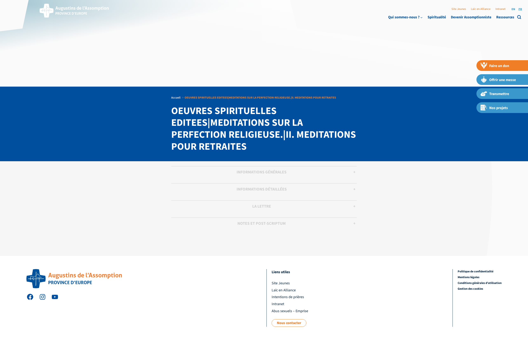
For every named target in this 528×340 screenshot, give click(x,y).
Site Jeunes (458, 9)
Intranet (500, 9)
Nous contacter (289, 323)
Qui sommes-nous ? (404, 17)
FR (520, 9)
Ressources (505, 17)
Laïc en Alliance (480, 9)
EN (513, 9)
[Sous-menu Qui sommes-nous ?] (421, 17)
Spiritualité (437, 17)
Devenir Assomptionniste (471, 17)
